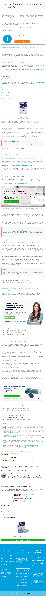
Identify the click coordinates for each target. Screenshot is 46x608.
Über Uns (14, 478)
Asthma (8, 16)
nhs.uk (17, 433)
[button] (22, 41)
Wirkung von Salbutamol (8, 20)
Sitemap (4, 576)
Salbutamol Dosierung (6, 511)
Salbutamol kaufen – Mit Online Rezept (9, 508)
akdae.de (15, 436)
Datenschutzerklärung (7, 572)
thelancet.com (37, 439)
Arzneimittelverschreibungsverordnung (32, 445)
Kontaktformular (5, 569)
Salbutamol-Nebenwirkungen (38, 69)
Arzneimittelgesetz (24, 447)
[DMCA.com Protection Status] (27, 593)
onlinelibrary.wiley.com (14, 432)
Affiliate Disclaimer (6, 575)
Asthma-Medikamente (19, 222)
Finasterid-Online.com (37, 580)
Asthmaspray (20, 22)
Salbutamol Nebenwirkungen (7, 512)
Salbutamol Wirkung (6, 514)
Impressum (4, 570)
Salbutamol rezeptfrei (6, 510)
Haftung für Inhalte (6, 573)
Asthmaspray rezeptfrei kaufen (20, 183)
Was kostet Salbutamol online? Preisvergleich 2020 (24, 165)
